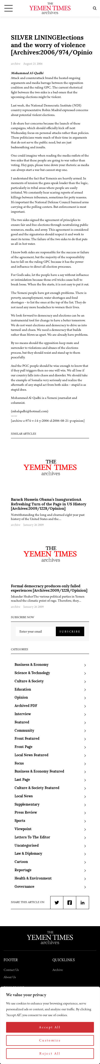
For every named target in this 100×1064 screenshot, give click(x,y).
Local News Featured (31, 755)
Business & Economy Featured (39, 772)
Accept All (50, 1027)
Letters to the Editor (32, 837)
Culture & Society (29, 681)
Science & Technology (32, 673)
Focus (19, 763)
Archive (57, 969)
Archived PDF (26, 706)
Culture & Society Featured (37, 788)
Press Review (26, 813)
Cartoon (21, 862)
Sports (20, 821)
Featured (22, 722)
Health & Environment (33, 878)
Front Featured (27, 739)
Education (23, 690)
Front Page (24, 747)
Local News (24, 796)
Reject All (50, 1053)
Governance (24, 887)
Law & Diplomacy (28, 854)
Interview (23, 714)
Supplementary (27, 805)
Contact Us (11, 969)
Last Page (22, 780)
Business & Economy (32, 665)
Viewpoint (23, 829)
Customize (50, 1040)
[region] (50, 1025)
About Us (10, 977)
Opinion (21, 698)
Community (24, 731)
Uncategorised (27, 846)
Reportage (23, 870)
